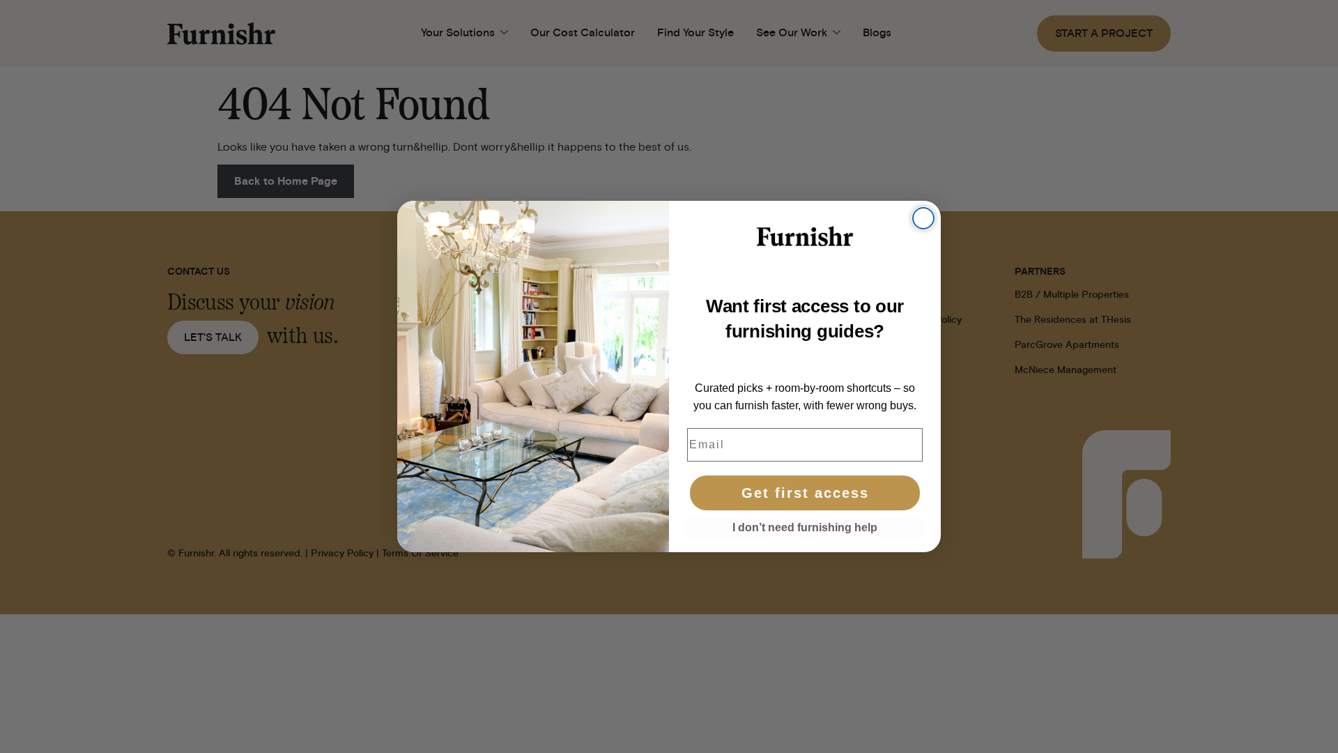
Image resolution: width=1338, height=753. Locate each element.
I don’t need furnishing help (804, 527)
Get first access (805, 493)
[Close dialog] (923, 218)
